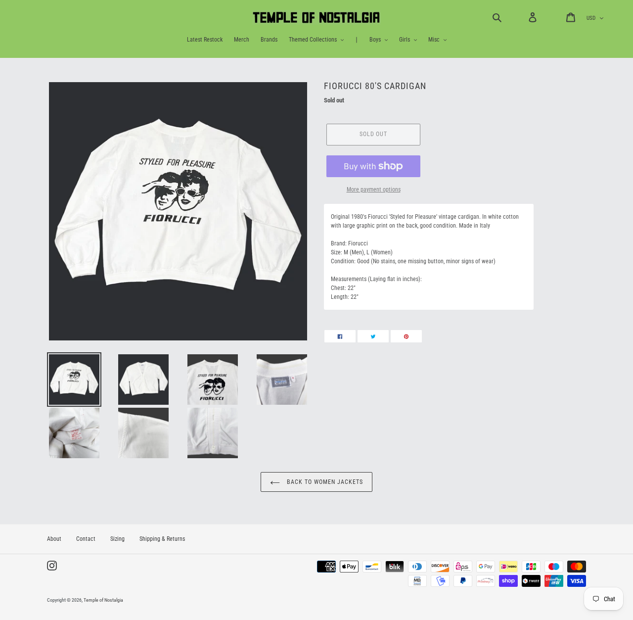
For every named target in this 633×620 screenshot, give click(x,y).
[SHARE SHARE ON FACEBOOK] (340, 336)
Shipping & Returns (162, 538)
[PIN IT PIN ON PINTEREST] (406, 336)
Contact (85, 538)
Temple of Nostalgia (103, 600)
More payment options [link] (374, 189)
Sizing (117, 538)
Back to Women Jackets (323, 481)
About (54, 538)
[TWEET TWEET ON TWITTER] (373, 336)
